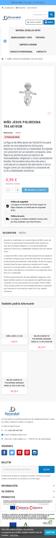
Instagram (35, 452)
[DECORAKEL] (12, 18)
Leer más (14, 535)
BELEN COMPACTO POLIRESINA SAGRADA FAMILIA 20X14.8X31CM (14, 383)
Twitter (12, 452)
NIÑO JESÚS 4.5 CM (14, 336)
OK (48, 469)
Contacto (33, 8)
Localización (7, 8)
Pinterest (27, 452)
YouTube (19, 452)
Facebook (4, 452)
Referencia (8, 133)
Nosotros (22, 8)
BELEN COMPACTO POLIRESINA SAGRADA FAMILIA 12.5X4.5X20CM (41, 339)
